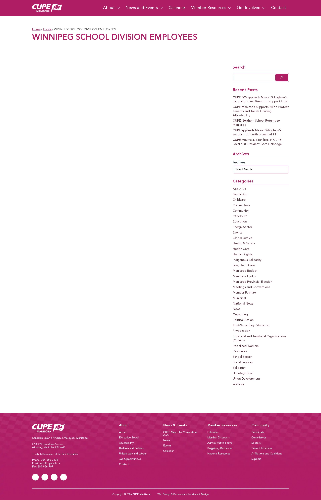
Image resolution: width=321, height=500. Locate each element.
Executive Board (129, 437)
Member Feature (244, 292)
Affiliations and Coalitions (266, 453)
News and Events (142, 8)
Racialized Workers (245, 346)
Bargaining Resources (219, 448)
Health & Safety (244, 243)
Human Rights (242, 254)
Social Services (243, 362)
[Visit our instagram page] (54, 477)
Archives (239, 162)
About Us (239, 188)
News (236, 309)
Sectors (256, 443)
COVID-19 (240, 216)
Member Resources (208, 8)
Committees (241, 205)
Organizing (240, 314)
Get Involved (248, 8)
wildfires (238, 384)
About (109, 8)
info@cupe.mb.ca (50, 463)
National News (243, 303)
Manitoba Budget (245, 270)
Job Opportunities (130, 459)
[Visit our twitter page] (44, 477)
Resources (240, 351)
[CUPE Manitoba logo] (65, 428)
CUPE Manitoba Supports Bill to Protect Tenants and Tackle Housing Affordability (261, 111)
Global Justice (242, 238)
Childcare (239, 199)
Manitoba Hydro (244, 276)
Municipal (239, 298)
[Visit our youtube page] (63, 477)
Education (240, 221)
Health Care (241, 249)
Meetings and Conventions (251, 287)
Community (241, 210)
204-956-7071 (46, 466)
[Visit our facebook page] (35, 477)
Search (239, 68)
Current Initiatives (261, 448)
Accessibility (126, 443)
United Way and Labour (133, 453)
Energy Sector (242, 227)
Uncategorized (243, 373)
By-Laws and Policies (131, 448)
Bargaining (240, 194)
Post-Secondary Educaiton (251, 325)
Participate (257, 432)
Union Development (246, 378)
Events (237, 232)
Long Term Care (244, 265)
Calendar (177, 8)
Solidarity (239, 367)
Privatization (241, 330)
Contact (278, 8)
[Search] (281, 77)
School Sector (242, 356)
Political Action (243, 320)
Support (256, 459)
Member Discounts (218, 437)
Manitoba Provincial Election (252, 281)
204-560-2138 (49, 460)
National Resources (218, 453)
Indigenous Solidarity (247, 260)
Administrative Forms (219, 443)
